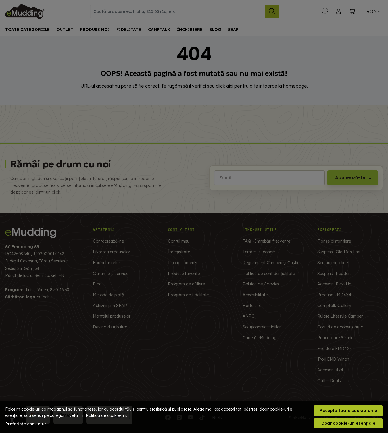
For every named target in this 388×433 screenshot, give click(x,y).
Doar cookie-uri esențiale (348, 423)
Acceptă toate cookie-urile (348, 410)
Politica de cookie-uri (106, 415)
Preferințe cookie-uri (26, 423)
